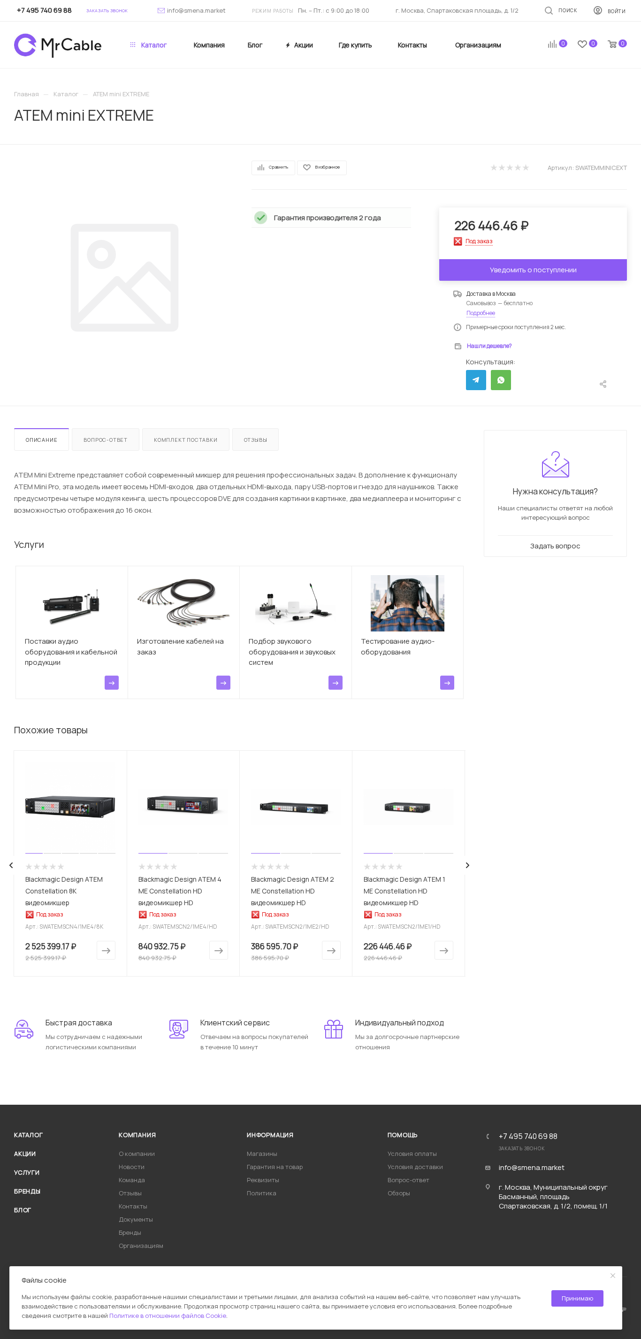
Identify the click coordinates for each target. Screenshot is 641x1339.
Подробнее (480, 313)
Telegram (476, 380)
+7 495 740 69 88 (528, 1136)
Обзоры (399, 1193)
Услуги (27, 1172)
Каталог (28, 1135)
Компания (137, 1135)
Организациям (141, 1245)
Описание (41, 439)
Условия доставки (415, 1166)
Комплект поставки (186, 439)
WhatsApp (501, 380)
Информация (270, 1135)
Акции (25, 1153)
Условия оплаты (412, 1153)
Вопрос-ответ (106, 439)
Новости (132, 1166)
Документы (136, 1219)
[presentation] (11, 865)
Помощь (403, 1135)
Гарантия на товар (275, 1166)
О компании (137, 1153)
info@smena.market (196, 10)
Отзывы (255, 439)
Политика (261, 1193)
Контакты (133, 1206)
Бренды (27, 1191)
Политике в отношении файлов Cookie (167, 1315)
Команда (132, 1180)
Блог (22, 1210)
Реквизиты (263, 1180)
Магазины (262, 1153)
